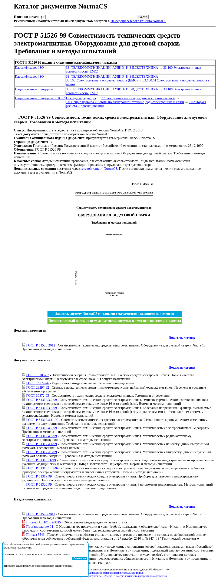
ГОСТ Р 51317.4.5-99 (41, 452)
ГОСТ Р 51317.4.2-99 (41, 428)
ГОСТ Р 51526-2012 (40, 345)
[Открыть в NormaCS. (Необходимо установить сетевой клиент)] (15, 117)
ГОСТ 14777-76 (37, 383)
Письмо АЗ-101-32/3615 (43, 522)
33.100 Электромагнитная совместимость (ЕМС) (102, 80)
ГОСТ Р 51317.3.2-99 (41, 400)
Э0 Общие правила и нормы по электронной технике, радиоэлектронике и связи (125, 102)
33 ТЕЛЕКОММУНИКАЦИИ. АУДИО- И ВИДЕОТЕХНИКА (112, 67)
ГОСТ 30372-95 (37, 395)
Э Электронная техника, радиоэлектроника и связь (138, 98)
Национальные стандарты (34, 89)
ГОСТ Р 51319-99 (39, 476)
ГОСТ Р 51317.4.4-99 (41, 444)
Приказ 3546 (35, 534)
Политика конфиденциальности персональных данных (114, 572)
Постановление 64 (39, 526)
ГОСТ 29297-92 (37, 387)
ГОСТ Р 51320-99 (39, 484)
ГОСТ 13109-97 (37, 375)
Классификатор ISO (29, 67)
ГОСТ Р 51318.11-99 (41, 460)
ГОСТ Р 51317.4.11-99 (42, 420)
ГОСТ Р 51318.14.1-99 (42, 468)
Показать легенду (182, 337)
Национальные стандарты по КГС (40, 98)
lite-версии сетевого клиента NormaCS (138, 21)
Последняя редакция (81, 98)
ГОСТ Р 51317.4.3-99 (41, 436)
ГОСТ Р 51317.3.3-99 (41, 408)
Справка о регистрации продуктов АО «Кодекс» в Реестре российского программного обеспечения (115, 575)
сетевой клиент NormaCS (98, 168)
